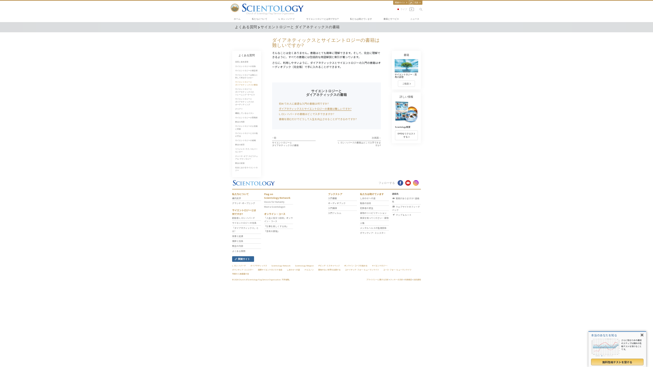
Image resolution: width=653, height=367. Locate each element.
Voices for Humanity (274, 201)
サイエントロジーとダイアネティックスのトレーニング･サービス (245, 92)
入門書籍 (332, 198)
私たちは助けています (361, 19)
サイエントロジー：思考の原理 (406, 76)
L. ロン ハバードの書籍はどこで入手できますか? (306, 114)
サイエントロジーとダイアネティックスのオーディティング (244, 102)
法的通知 (417, 279)
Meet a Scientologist (274, 206)
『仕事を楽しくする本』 (276, 226)
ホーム (237, 19)
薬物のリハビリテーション (373, 213)
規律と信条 (237, 241)
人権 (362, 223)
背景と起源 (237, 236)
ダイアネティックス (258, 265)
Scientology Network (280, 265)
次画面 (376, 137)
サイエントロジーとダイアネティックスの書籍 (285, 144)
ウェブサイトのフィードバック (406, 208)
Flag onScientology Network (277, 195)
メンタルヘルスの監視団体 (373, 228)
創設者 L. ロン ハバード (243, 218)
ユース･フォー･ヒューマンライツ (397, 269)
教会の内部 (240, 121)
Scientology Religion (304, 265)
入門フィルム (334, 213)
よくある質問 (246, 55)
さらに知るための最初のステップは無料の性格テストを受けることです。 (631, 345)
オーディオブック (337, 203)
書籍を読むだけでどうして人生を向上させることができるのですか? (318, 119)
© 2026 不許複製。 (261, 279)
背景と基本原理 (241, 61)
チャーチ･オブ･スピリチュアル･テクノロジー (246, 157)
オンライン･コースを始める (355, 265)
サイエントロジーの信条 (245, 66)
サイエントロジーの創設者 (246, 70)
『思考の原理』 (272, 231)
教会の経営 (240, 144)
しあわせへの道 (367, 198)
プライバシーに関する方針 (377, 279)
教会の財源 (240, 163)
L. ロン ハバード (287, 19)
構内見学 (236, 198)
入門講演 (332, 208)
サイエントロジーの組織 (245, 140)
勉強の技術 (365, 203)
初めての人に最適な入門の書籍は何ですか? (304, 103)
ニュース (414, 19)
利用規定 (408, 279)
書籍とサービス (391, 19)
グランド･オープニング (243, 203)
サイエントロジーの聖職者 (246, 117)
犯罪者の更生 (366, 208)
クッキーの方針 (396, 279)
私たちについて (259, 19)
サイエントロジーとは (322, 19)
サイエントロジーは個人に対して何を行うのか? (246, 76)
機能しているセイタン (244, 113)
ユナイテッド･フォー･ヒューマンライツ (362, 269)
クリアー (239, 109)
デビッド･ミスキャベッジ (329, 265)
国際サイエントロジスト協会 (270, 269)
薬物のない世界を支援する (329, 269)
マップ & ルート (403, 214)
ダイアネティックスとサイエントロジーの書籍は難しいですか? (315, 108)
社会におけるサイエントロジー (246, 169)
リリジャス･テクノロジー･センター (246, 150)
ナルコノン (309, 269)
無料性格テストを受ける (617, 362)
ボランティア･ (373, 232)
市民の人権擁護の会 (240, 273)
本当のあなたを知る (604, 335)
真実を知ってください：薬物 (374, 218)
